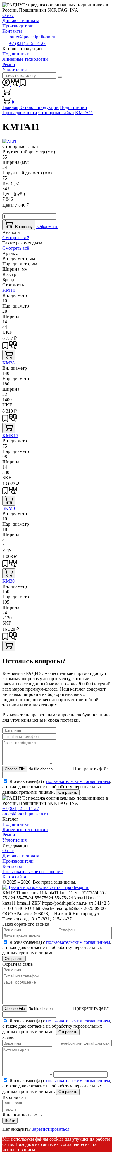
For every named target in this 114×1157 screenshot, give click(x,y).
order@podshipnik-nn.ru (32, 36)
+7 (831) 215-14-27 (27, 43)
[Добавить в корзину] (8, 355)
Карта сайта (14, 876)
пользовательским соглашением (78, 781)
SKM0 (8, 508)
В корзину (23, 227)
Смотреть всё (15, 237)
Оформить (47, 226)
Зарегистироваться (50, 1129)
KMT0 (8, 290)
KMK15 (10, 435)
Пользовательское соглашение (32, 871)
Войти (10, 1120)
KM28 (8, 362)
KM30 (8, 580)
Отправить (67, 792)
